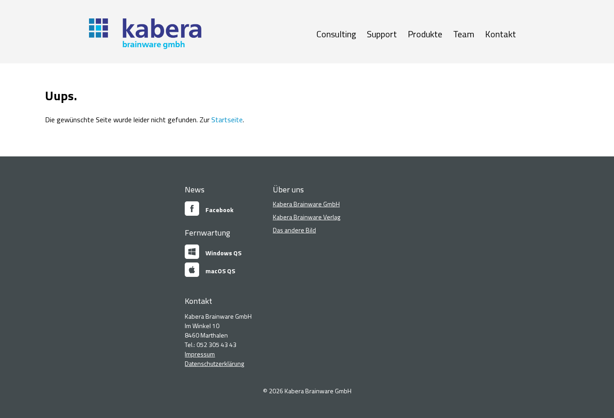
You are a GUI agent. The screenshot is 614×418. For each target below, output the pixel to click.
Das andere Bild (294, 230)
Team (463, 34)
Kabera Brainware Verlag (306, 217)
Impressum (200, 354)
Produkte (425, 34)
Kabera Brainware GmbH (306, 204)
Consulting (336, 34)
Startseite (227, 119)
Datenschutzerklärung (214, 363)
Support (382, 34)
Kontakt (500, 34)
